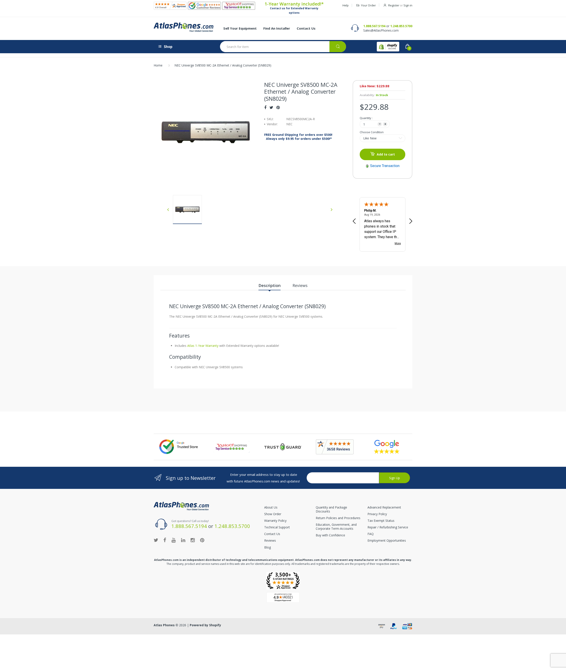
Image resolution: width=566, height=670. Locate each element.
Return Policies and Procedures (338, 518)
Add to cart (386, 154)
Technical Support (277, 527)
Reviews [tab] (300, 285)
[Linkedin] (183, 540)
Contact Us (272, 534)
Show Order (272, 514)
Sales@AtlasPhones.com (381, 30)
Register (393, 5)
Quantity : (366, 118)
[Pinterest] (278, 107)
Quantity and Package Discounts (331, 509)
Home (158, 65)
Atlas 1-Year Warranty (202, 346)
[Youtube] (174, 540)
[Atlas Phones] (183, 27)
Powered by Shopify (205, 625)
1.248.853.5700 (401, 26)
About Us (270, 507)
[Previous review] (354, 221)
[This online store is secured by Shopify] (388, 46)
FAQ (370, 534)
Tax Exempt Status (380, 520)
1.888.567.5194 (374, 26)
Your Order (368, 5)
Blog (267, 547)
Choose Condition (372, 132)
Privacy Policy (377, 514)
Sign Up (394, 478)
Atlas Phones (164, 625)
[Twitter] (271, 107)
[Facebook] (265, 107)
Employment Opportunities (386, 540)
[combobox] (283, 46)
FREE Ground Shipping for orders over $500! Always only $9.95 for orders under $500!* (298, 137)
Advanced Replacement (384, 507)
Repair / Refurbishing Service (387, 527)
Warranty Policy (275, 520)
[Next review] (411, 221)
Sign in (407, 5)
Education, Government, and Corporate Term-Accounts (336, 526)
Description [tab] (269, 285)
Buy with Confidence (330, 535)
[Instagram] (193, 540)
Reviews (270, 540)
